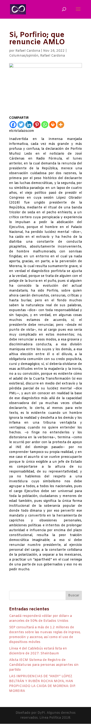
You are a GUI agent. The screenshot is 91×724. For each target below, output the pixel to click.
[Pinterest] (36, 124)
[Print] (52, 124)
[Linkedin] (28, 124)
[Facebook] (13, 124)
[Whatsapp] (44, 124)
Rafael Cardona (27, 51)
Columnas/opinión (23, 56)
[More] (60, 124)
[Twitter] (21, 124)
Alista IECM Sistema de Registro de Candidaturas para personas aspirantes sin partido (44, 665)
